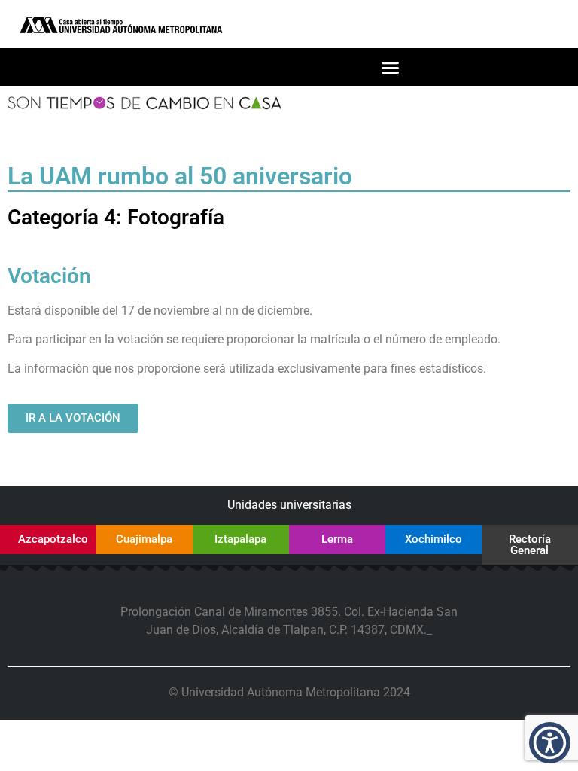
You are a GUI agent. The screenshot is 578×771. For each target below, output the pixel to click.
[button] (390, 67)
